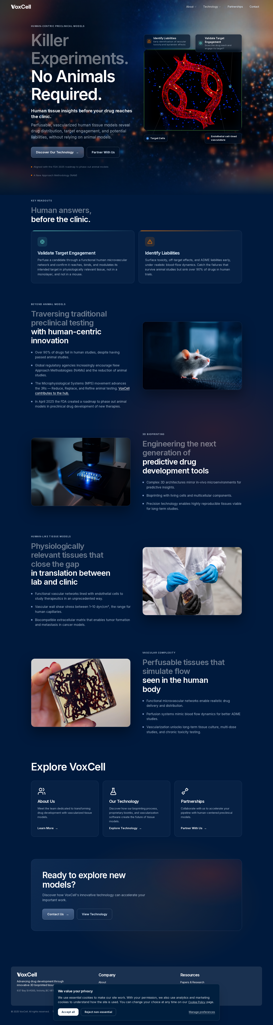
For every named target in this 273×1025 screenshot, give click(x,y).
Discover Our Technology (57, 152)
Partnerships (235, 6)
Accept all (68, 1011)
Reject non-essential (98, 1011)
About (190, 6)
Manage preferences (202, 1011)
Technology (210, 6)
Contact (254, 6)
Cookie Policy (196, 1002)
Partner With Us (103, 152)
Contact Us (58, 914)
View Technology (94, 914)
